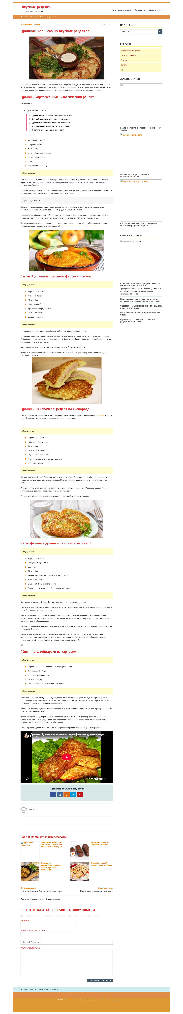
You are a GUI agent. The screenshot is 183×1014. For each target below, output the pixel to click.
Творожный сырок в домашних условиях (100, 843)
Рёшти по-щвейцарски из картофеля (48, 130)
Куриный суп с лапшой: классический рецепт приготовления (137, 320)
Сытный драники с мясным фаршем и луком (51, 119)
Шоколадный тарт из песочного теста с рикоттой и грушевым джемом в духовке (140, 300)
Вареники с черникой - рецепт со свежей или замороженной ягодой (51, 844)
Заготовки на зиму (128, 55)
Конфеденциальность (121, 10)
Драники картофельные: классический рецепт (52, 115)
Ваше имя (25, 921)
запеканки (99, 415)
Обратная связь (155, 10)
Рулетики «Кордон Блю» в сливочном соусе (41, 891)
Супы (123, 70)
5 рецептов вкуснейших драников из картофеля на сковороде (51, 866)
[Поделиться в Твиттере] (73, 794)
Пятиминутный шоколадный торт (96, 891)
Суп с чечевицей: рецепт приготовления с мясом (140, 314)
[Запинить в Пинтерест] (80, 794)
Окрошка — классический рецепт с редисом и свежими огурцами (141, 307)
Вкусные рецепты (71, 1000)
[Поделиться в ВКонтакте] (60, 794)
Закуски (124, 60)
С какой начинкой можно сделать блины (101, 864)
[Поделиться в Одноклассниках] (66, 794)
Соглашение (140, 10)
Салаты (124, 65)
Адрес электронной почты (34, 931)
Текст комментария (30, 948)
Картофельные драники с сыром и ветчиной (51, 126)
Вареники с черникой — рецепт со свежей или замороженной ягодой (140, 284)
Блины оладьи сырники (30, 24)
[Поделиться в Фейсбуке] (53, 794)
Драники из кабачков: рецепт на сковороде (51, 123)
